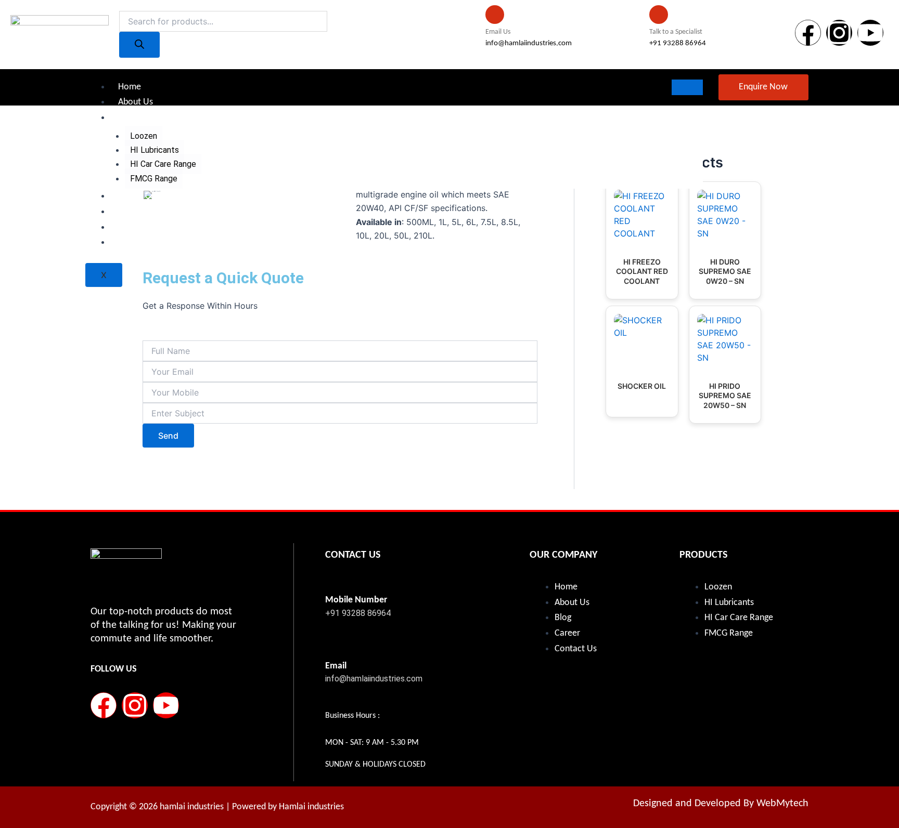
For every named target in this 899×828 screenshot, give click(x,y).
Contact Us (139, 242)
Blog (126, 212)
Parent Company (149, 196)
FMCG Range (153, 178)
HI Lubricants (154, 150)
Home (129, 87)
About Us (135, 102)
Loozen (143, 136)
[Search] (139, 45)
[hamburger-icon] (687, 87)
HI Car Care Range (163, 164)
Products (134, 118)
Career (131, 227)
